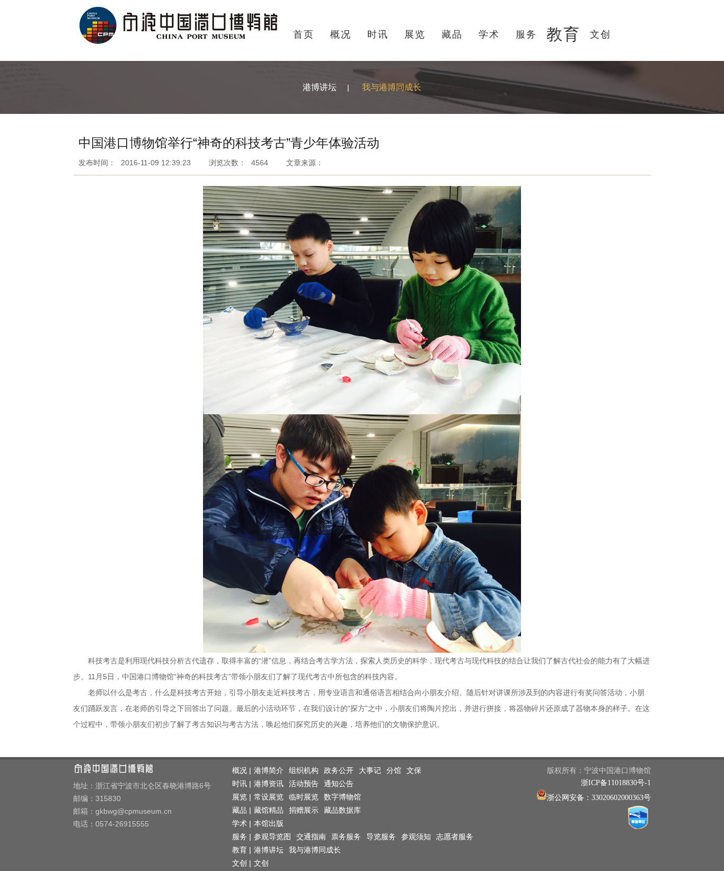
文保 (414, 771)
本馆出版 (269, 824)
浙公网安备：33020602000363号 (599, 798)
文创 (600, 34)
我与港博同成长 (391, 87)
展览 (415, 34)
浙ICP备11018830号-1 (616, 783)
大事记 (370, 771)
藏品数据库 (342, 810)
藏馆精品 (269, 810)
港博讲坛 (320, 87)
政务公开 (339, 771)
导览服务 (381, 837)
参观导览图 (272, 837)
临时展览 (304, 797)
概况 (340, 34)
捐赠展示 (304, 810)
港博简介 (269, 771)
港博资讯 (269, 784)
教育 (563, 34)
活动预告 (304, 784)
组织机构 (304, 771)
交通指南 (311, 837)
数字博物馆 (342, 797)
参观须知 (416, 837)
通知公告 (339, 784)
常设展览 (269, 797)
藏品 (452, 34)
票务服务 (346, 837)
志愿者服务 (454, 837)
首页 (303, 34)
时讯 (378, 34)
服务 (526, 34)
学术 (489, 34)
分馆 (393, 771)
